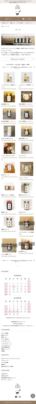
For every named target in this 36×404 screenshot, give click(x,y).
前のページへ (6, 67)
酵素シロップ (5, 23)
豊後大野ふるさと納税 (7, 366)
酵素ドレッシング (5, 349)
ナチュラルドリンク (6, 345)
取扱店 (3, 364)
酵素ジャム (12, 23)
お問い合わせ (4, 376)
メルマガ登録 (4, 362)
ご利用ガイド (4, 374)
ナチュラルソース (28, 23)
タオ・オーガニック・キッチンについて (10, 358)
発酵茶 (3, 351)
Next (34, 22)
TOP (2, 26)
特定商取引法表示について (8, 378)
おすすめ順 (17, 64)
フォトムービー (5, 360)
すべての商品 (4, 333)
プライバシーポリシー (7, 380)
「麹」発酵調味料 (5, 347)
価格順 (23, 64)
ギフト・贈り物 (20, 23)
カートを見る (27, 19)
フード (7, 26)
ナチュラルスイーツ (6, 343)
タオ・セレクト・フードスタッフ (18, 59)
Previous (1, 22)
